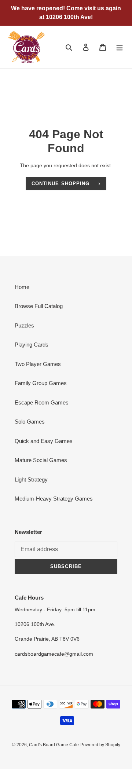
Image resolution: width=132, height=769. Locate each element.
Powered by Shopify (100, 744)
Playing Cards (31, 344)
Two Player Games (38, 364)
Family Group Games (41, 383)
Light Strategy (31, 479)
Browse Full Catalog (39, 306)
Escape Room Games (42, 402)
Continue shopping (60, 183)
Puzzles (24, 325)
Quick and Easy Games (44, 441)
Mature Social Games (41, 460)
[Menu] (119, 47)
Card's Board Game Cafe (54, 744)
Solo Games (30, 421)
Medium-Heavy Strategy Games (54, 498)
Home (22, 287)
